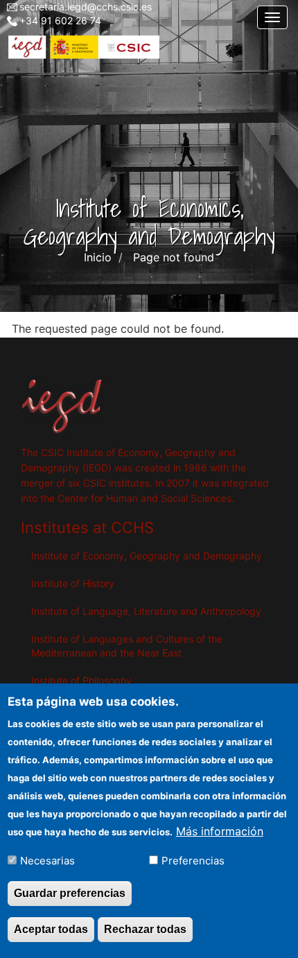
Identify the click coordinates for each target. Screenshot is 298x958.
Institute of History (72, 583)
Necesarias (47, 860)
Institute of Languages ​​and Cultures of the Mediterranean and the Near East (126, 646)
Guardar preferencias (69, 893)
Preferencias (193, 860)
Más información (219, 831)
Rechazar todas (145, 929)
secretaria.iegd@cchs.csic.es (85, 6)
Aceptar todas (51, 929)
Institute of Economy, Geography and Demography (146, 555)
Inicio (98, 257)
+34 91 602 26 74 (60, 20)
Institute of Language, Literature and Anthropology (146, 611)
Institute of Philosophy (81, 680)
